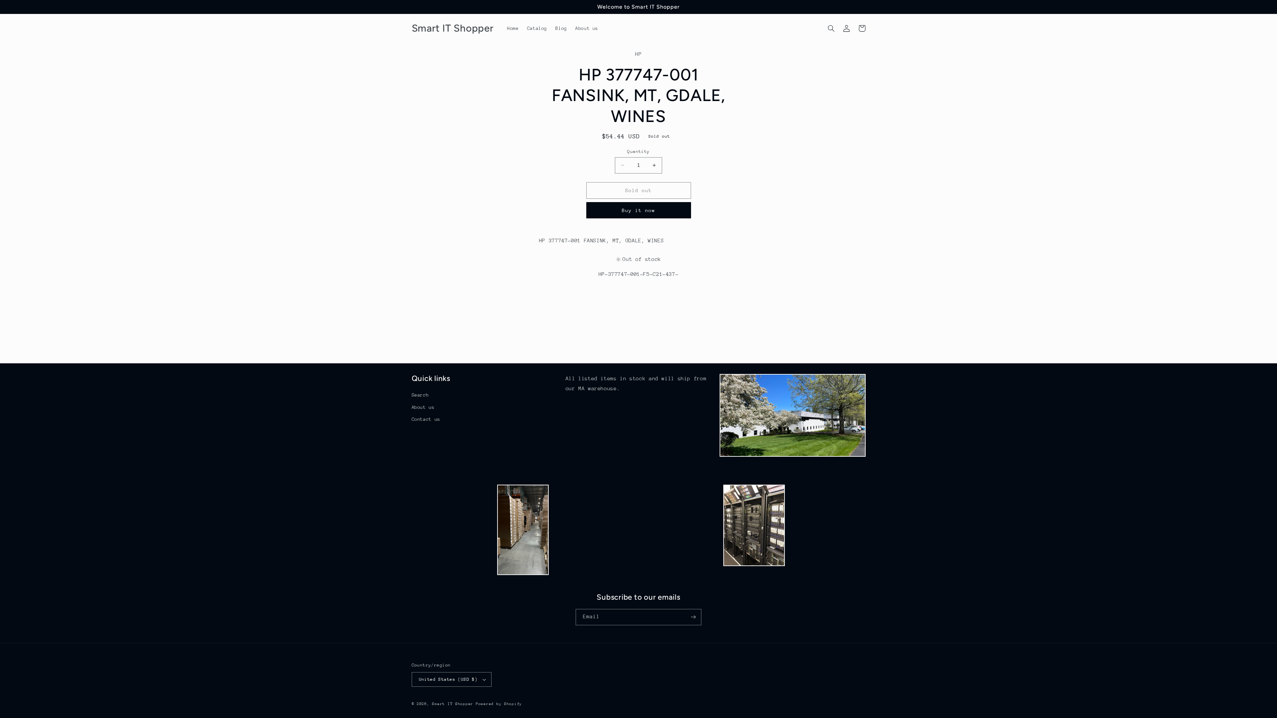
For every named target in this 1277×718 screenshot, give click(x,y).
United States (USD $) (448, 679)
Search (420, 395)
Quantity (638, 151)
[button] (831, 28)
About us (423, 407)
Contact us (426, 419)
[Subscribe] (693, 617)
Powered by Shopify (499, 704)
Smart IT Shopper (452, 704)
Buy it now (638, 210)
